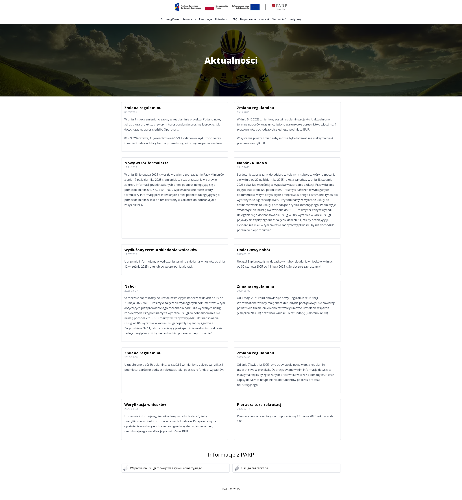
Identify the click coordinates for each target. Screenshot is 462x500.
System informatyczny (286, 19)
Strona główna (170, 19)
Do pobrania (248, 19)
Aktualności (222, 19)
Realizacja (205, 19)
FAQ (234, 19)
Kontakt (264, 19)
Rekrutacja (189, 19)
